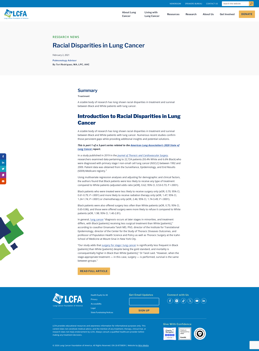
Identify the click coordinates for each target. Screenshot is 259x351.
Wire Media (143, 345)
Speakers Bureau (193, 3)
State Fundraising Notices (102, 312)
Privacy (94, 299)
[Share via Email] (3, 181)
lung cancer (97, 219)
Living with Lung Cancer (152, 14)
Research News (66, 37)
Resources (173, 14)
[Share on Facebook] (3, 156)
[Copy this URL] (3, 175)
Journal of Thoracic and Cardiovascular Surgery (142, 155)
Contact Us (212, 3)
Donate (247, 14)
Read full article (94, 271)
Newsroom (175, 3)
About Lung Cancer (129, 14)
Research (191, 14)
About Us (208, 14)
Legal (93, 308)
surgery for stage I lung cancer (119, 245)
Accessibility (96, 304)
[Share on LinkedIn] (3, 163)
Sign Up (144, 310)
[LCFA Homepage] (16, 14)
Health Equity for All (99, 295)
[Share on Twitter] (3, 169)
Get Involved (227, 14)
